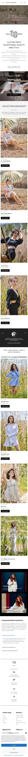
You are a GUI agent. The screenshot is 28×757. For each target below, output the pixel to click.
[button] (26, 733)
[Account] (20, 2)
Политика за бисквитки (8, 755)
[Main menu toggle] (3, 2)
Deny (14, 748)
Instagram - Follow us (10, 586)
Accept (14, 745)
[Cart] (25, 2)
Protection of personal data (18, 755)
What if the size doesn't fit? (8, 647)
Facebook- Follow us (9, 607)
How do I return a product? (8, 635)
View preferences (14, 752)
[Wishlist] (22, 2)
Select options (5, 165)
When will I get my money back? (9, 650)
